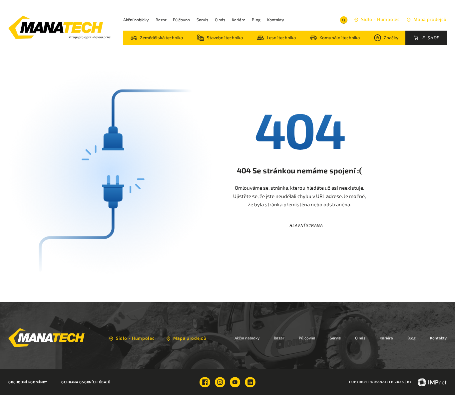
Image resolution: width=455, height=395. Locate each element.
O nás (220, 19)
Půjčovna (181, 19)
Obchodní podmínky (27, 382)
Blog (256, 19)
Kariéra (238, 19)
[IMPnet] (430, 382)
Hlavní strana (306, 225)
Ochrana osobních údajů (85, 382)
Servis (202, 19)
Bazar (161, 19)
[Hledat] (343, 20)
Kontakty (275, 19)
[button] (156, 38)
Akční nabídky (136, 19)
